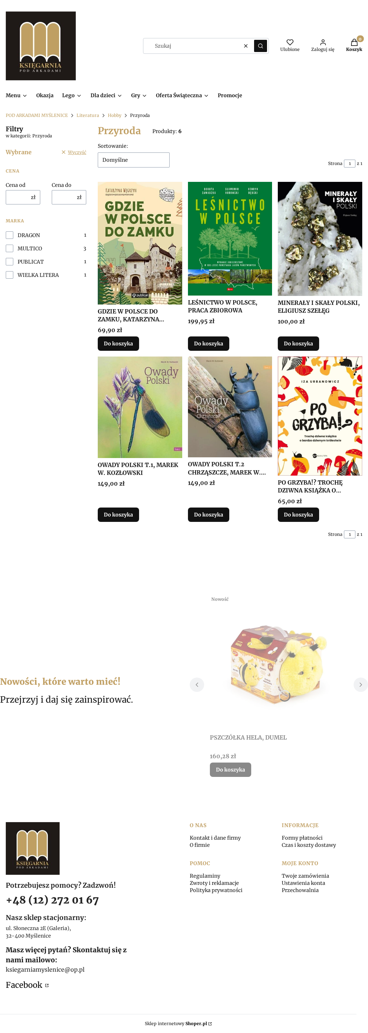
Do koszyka (118, 343)
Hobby (114, 115)
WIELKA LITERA (38, 275)
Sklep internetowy (176, 1023)
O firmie (200, 845)
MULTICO (30, 248)
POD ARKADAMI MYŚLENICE (37, 115)
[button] (260, 46)
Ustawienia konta (303, 883)
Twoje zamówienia (305, 876)
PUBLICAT (31, 262)
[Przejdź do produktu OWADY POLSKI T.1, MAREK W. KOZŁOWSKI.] (140, 407)
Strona (335, 163)
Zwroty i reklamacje (214, 883)
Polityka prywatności (216, 890)
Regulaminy (205, 876)
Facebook (25, 985)
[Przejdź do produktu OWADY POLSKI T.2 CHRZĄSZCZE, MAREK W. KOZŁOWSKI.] (230, 407)
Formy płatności (302, 838)
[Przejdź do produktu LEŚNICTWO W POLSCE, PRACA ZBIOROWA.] (230, 238)
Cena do (62, 185)
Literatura (88, 115)
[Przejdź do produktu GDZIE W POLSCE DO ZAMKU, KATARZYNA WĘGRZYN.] (140, 243)
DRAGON (29, 235)
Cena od (16, 185)
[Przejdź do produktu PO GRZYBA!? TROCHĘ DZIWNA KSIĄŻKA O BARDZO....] (320, 416)
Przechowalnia (300, 890)
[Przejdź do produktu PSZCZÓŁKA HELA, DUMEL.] (279, 662)
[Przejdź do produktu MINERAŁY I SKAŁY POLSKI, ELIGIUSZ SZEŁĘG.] (320, 239)
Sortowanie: (113, 146)
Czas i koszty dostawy (309, 845)
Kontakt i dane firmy (215, 838)
